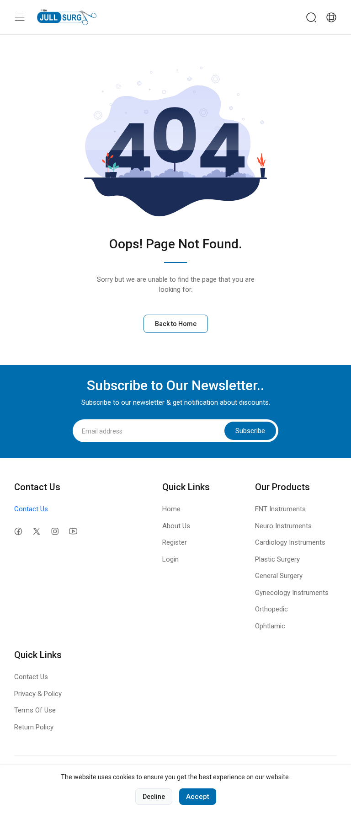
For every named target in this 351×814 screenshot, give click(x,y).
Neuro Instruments (283, 526)
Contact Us (31, 509)
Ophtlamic (270, 626)
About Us (176, 526)
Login (170, 559)
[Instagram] (55, 532)
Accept (197, 797)
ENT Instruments (280, 509)
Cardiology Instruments (290, 542)
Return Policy (33, 727)
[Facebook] (19, 532)
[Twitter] (37, 532)
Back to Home (176, 323)
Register (174, 542)
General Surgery (279, 576)
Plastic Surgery (277, 559)
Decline (154, 796)
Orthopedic (271, 609)
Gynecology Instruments (292, 593)
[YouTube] (73, 532)
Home (171, 509)
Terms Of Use (35, 710)
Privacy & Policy (38, 694)
